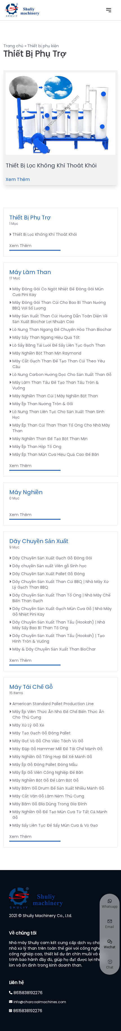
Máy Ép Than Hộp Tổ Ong (36, 446)
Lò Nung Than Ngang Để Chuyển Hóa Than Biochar (61, 329)
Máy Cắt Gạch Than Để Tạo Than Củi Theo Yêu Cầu (58, 363)
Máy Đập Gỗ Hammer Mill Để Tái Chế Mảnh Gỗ (57, 749)
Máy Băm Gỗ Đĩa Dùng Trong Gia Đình (49, 804)
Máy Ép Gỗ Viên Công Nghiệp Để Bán (47, 772)
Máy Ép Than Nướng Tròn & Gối (42, 404)
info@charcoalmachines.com (40, 1001)
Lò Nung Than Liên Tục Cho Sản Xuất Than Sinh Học (58, 414)
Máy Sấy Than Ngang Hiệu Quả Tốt (46, 337)
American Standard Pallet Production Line (53, 704)
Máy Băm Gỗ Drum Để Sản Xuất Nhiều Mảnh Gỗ (58, 788)
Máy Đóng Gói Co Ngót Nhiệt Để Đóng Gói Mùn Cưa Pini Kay (58, 291)
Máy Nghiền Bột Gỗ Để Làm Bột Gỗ (45, 780)
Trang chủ (13, 46)
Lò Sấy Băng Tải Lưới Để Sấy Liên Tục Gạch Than (58, 345)
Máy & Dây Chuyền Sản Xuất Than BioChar (54, 649)
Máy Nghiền (25, 492)
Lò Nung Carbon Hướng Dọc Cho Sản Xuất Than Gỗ (61, 374)
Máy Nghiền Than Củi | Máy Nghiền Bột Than (55, 396)
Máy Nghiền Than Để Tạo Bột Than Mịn (50, 438)
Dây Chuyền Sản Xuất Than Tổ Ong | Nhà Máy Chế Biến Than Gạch (61, 598)
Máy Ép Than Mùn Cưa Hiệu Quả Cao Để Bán (55, 454)
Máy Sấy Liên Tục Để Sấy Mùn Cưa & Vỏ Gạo (55, 825)
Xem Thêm (18, 179)
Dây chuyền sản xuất (38, 541)
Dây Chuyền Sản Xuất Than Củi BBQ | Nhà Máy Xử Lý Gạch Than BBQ (60, 584)
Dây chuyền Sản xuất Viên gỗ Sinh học (49, 566)
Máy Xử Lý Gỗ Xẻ (28, 725)
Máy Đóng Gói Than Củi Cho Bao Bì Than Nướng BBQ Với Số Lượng (59, 305)
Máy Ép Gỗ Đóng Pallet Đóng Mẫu (44, 764)
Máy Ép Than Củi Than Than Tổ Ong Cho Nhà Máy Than (61, 428)
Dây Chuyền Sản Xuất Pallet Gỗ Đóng (48, 574)
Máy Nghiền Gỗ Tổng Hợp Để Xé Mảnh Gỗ (52, 756)
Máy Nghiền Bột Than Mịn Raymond (46, 353)
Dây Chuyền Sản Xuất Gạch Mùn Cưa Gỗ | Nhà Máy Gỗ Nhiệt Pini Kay (62, 611)
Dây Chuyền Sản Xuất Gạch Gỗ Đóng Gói (52, 558)
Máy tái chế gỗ (31, 687)
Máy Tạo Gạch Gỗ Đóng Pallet (41, 733)
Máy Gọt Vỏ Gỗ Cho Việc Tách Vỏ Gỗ (47, 741)
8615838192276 (28, 993)
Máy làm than (30, 272)
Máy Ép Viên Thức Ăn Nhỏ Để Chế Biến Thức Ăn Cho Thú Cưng (58, 714)
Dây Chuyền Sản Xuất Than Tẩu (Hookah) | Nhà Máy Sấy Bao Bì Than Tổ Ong (58, 625)
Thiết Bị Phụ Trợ (30, 217)
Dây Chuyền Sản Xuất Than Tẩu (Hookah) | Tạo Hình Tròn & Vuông (58, 638)
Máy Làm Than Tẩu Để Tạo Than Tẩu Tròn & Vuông (55, 385)
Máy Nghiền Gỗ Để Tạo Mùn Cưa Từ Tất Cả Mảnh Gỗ (59, 814)
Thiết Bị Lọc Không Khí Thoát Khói (51, 165)
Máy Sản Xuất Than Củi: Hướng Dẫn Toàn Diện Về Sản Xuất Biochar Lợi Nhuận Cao (59, 318)
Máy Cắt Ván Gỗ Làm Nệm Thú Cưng (48, 796)
